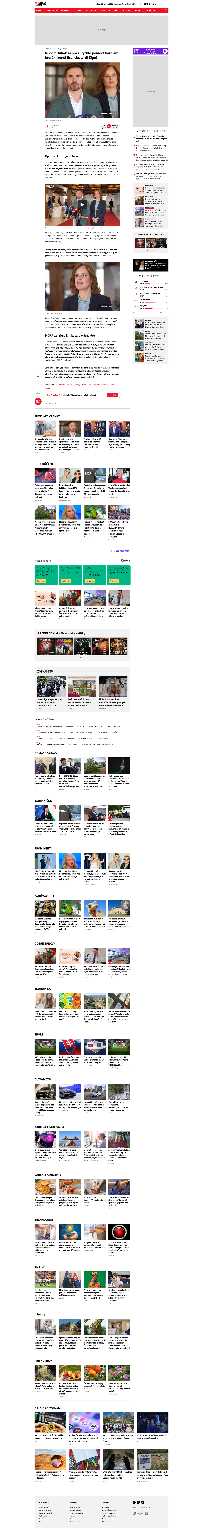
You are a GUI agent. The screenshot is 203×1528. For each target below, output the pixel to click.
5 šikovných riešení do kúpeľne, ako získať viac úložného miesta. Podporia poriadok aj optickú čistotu (44, 1342)
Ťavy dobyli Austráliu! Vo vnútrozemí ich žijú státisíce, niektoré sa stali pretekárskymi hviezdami (94, 922)
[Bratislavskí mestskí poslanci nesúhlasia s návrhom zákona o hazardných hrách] (95, 429)
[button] (109, 126)
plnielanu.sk (87, 977)
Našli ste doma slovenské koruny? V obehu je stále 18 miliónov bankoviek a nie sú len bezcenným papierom (119, 1016)
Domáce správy (46, 753)
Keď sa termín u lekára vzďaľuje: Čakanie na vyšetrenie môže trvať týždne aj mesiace (118, 612)
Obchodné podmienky (77, 1513)
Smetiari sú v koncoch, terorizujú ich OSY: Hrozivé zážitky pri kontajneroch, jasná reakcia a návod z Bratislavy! (155, 358)
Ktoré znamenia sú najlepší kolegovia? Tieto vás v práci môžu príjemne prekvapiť (45, 1154)
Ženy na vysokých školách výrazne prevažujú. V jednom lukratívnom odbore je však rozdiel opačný (119, 1155)
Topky (59, 49)
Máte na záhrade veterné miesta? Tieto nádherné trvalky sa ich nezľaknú (45, 1386)
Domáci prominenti (40, 882)
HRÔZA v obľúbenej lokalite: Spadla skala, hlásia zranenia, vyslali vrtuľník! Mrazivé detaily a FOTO (76, 744)
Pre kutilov (43, 1361)
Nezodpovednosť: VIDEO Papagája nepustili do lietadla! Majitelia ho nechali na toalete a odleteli (69, 923)
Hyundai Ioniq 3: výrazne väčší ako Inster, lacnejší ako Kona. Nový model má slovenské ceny (94, 1106)
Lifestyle (138, 10)
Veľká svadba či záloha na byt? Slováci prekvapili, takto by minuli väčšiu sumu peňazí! (45, 1015)
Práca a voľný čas (64, 1160)
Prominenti (66, 10)
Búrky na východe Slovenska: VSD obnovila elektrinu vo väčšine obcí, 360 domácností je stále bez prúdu (119, 781)
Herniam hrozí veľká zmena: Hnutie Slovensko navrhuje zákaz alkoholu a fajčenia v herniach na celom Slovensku (45, 444)
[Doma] (136, 300)
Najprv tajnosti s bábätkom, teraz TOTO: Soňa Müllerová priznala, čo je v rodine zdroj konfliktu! (118, 876)
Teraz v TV (138, 275)
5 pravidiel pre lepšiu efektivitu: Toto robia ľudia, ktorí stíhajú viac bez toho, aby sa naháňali (94, 1154)
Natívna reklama (75, 1522)
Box (60, 1068)
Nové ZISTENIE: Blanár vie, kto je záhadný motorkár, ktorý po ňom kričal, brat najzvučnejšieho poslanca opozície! (70, 781)
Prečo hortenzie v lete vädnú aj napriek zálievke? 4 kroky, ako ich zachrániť (119, 1387)
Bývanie (40, 1315)
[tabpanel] (150, 157)
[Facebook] (134, 1503)
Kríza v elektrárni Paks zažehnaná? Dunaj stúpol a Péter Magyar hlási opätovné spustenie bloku (45, 827)
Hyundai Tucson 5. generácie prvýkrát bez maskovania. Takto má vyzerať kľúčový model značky (44, 1107)
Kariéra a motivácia (49, 1127)
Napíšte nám (43, 1519)
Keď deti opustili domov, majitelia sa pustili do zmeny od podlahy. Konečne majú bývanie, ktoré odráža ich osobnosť (119, 1342)
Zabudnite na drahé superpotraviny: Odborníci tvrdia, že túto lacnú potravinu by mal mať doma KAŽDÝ (77, 732)
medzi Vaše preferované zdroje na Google (74, 395)
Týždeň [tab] (164, 131)
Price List (73, 1519)
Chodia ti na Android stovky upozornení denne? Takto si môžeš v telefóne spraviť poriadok (69, 1246)
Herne (76, 384)
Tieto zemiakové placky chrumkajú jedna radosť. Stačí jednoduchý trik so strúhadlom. (45, 1201)
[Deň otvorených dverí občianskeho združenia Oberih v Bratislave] (82, 686)
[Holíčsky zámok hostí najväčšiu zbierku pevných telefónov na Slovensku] (113, 686)
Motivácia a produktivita (91, 1160)
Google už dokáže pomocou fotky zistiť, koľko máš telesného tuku (94, 1245)
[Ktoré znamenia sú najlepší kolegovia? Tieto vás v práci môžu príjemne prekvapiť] (45, 1139)
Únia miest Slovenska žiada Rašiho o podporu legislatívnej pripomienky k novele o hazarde (119, 443)
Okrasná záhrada (40, 1391)
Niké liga (37, 1068)
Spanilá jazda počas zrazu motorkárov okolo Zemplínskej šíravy (50, 702)
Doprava (110, 1113)
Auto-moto (43, 1079)
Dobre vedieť (38, 619)
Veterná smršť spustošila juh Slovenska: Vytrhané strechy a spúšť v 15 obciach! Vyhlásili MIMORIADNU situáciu (94, 781)
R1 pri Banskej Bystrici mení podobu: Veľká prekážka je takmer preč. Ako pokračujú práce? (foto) (94, 1016)
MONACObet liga (113, 1068)
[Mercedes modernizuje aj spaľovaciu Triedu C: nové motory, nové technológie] (70, 1092)
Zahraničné (52, 10)
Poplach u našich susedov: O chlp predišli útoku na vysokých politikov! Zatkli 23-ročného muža (70, 827)
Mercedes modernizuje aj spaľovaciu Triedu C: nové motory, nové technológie (70, 1105)
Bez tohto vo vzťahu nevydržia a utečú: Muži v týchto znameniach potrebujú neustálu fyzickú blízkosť (155, 266)
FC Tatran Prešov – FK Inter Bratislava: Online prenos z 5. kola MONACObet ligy (118, 1061)
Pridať (113, 395)
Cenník (72, 1516)
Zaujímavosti (90, 10)
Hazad (47, 388)
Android (61, 1253)
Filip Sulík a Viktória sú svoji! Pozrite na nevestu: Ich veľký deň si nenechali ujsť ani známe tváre (45, 875)
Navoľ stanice (137, 313)
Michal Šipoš (86, 384)
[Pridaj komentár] (38, 376)
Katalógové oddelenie (109, 1516)
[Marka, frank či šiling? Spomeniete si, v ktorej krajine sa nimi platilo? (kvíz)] (70, 1001)
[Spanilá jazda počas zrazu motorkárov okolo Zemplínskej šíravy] (51, 686)
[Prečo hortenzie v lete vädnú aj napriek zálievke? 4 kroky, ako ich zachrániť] (119, 1373)
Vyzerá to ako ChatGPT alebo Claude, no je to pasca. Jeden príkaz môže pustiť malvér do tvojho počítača (118, 1247)
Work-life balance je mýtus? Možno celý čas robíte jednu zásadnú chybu (68, 1154)
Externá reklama (75, 1510)
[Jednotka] (136, 294)
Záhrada (86, 1391)
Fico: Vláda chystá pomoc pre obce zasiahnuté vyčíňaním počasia (69, 1293)
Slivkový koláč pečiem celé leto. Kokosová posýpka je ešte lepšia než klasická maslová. (68, 1201)
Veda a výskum (39, 1255)
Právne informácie (45, 1507)
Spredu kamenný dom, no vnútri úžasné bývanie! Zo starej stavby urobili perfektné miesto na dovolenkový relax (70, 1342)
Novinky (86, 1113)
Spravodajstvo (106, 1507)
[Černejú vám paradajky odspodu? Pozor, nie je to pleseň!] (95, 1373)
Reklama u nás (75, 1507)
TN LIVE (40, 1267)
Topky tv (126, 10)
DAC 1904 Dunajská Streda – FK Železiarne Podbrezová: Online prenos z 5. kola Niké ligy (45, 1061)
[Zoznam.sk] (139, 1514)
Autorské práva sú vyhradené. (142, 1509)
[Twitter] (142, 1503)
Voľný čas (150, 10)
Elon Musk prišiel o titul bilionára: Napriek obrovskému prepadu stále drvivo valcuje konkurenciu (94, 828)
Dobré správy (45, 943)
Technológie (44, 1220)
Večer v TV (153, 275)
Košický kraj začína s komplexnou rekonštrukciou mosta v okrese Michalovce (118, 1106)
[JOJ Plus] (136, 306)
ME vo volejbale (88, 1065)
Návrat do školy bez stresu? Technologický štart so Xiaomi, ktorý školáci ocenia (44, 612)
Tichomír (125, 4)
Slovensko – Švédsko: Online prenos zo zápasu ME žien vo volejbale (94, 1060)
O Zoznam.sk (44, 1502)
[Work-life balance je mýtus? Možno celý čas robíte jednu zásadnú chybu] (70, 1139)
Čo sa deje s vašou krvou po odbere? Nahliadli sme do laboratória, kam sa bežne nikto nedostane (94, 612)
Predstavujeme (39, 1115)
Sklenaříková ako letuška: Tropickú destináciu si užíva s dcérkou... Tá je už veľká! (151, 138)
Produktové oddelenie (109, 1510)
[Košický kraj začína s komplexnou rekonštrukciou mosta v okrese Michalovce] (119, 1092)
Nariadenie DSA (44, 1522)
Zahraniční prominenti (90, 884)
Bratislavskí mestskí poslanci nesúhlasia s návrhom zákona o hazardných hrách (93, 443)
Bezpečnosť (111, 1255)
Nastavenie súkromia (45, 1513)
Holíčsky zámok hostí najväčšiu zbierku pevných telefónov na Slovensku (112, 702)
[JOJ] (136, 288)
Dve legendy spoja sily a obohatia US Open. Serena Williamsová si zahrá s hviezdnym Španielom (118, 1295)
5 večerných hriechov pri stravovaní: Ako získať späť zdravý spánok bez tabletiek (118, 1201)
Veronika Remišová (64, 384)
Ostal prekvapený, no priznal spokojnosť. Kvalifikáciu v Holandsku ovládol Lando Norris (94, 1294)
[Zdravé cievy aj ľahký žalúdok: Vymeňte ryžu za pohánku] (95, 1187)
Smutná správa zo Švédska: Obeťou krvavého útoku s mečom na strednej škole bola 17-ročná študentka (118, 828)
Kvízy (116, 10)
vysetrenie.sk (38, 932)
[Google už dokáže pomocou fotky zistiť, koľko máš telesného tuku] (95, 1232)
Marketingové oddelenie (109, 1519)
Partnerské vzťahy (151, 261)
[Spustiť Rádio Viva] (150, 49)
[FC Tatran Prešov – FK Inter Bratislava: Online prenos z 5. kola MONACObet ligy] (119, 1047)
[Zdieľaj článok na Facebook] (38, 385)
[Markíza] (136, 282)
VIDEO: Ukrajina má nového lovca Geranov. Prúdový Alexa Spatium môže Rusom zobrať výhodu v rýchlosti (79, 726)
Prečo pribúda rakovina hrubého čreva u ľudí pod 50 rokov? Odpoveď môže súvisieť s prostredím (45, 1247)
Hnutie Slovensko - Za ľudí (104, 384)
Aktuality (111, 1163)
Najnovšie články (45, 719)
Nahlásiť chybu (50, 403)
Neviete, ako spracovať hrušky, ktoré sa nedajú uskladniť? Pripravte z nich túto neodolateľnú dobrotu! (68, 1388)
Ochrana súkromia (45, 1510)
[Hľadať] (165, 10)
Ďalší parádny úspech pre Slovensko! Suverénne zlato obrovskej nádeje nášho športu (69, 1061)
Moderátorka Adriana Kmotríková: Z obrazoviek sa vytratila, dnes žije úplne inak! (70, 875)
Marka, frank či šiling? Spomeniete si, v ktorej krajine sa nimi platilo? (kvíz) (69, 1015)
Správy (39, 708)
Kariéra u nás (43, 1516)
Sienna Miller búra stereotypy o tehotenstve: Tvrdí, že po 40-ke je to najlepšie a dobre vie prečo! (95, 876)
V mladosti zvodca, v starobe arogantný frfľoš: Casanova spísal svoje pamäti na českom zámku (119, 922)
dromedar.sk (112, 929)
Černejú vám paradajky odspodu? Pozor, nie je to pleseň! (94, 1386)
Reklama (73, 1502)
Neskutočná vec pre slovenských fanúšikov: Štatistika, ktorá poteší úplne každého (68, 612)
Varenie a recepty (48, 1175)
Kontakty (105, 1502)
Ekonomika (105, 10)
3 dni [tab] (155, 131)
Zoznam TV (45, 671)
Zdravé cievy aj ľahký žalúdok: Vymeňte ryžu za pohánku (94, 1200)
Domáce (39, 10)
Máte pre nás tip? (107, 1522)
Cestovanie (102, 708)
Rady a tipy (87, 1205)
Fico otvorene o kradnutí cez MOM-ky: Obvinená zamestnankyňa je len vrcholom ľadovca (72, 738)
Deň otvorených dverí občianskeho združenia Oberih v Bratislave (79, 702)
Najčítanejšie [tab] (142, 131)
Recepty (61, 1396)
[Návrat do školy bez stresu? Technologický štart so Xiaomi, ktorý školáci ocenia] (70, 956)
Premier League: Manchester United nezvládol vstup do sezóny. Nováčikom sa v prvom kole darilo (44, 1295)
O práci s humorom (40, 1160)
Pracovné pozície (43, 560)
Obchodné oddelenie (108, 1513)
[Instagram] (138, 1503)
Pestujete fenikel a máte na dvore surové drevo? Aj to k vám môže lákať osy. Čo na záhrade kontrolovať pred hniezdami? (95, 1342)
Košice (110, 789)
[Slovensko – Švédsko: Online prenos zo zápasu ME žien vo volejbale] (95, 1047)
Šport (78, 10)
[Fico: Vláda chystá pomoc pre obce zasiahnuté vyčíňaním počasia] (70, 1279)
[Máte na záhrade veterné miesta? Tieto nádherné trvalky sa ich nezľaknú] (45, 1373)
